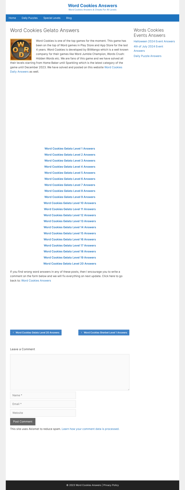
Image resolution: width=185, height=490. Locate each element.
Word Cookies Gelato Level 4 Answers (69, 166)
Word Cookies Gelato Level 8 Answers (69, 191)
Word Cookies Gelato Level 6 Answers (69, 179)
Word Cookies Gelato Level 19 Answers (70, 257)
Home (12, 17)
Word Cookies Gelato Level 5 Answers (69, 172)
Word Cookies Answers (92, 5)
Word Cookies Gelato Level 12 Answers (70, 215)
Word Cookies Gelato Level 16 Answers (70, 239)
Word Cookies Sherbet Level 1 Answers (105, 332)
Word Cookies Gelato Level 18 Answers (70, 251)
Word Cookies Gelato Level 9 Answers (69, 197)
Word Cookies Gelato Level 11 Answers (70, 209)
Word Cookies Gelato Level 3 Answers (69, 160)
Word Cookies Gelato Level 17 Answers (70, 245)
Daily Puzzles (30, 17)
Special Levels (51, 17)
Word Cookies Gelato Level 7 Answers (69, 185)
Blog (69, 17)
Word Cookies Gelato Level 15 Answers (70, 233)
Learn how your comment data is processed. (90, 429)
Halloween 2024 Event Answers (154, 41)
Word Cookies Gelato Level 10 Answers (70, 203)
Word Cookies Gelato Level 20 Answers (69, 263)
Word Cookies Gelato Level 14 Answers (70, 227)
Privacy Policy (111, 485)
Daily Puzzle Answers (147, 56)
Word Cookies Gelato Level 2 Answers (69, 154)
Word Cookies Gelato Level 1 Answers (70, 148)
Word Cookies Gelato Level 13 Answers (70, 221)
